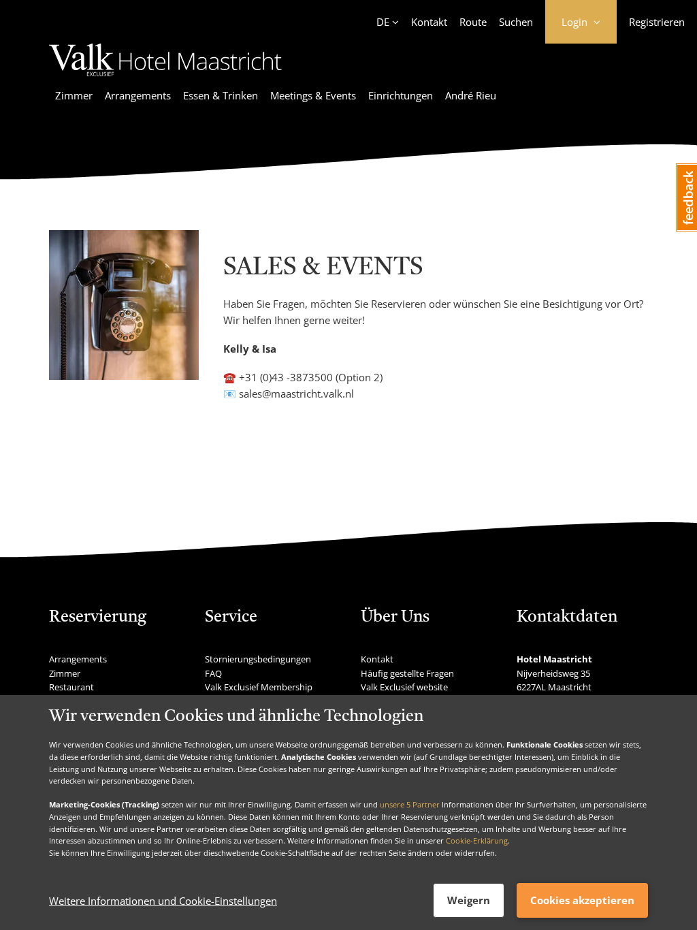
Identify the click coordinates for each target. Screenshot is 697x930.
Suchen (516, 22)
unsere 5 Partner (410, 804)
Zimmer (74, 95)
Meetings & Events (313, 95)
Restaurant (71, 687)
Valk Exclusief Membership (258, 687)
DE (382, 22)
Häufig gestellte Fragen (407, 673)
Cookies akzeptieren (582, 900)
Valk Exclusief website (404, 687)
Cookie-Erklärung (477, 840)
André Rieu (470, 95)
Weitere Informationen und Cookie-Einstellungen (163, 901)
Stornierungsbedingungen (258, 659)
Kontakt (429, 22)
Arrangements (138, 95)
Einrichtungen (400, 95)
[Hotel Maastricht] (165, 78)
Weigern (468, 900)
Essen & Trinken (220, 95)
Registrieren (657, 22)
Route (473, 22)
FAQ (213, 673)
